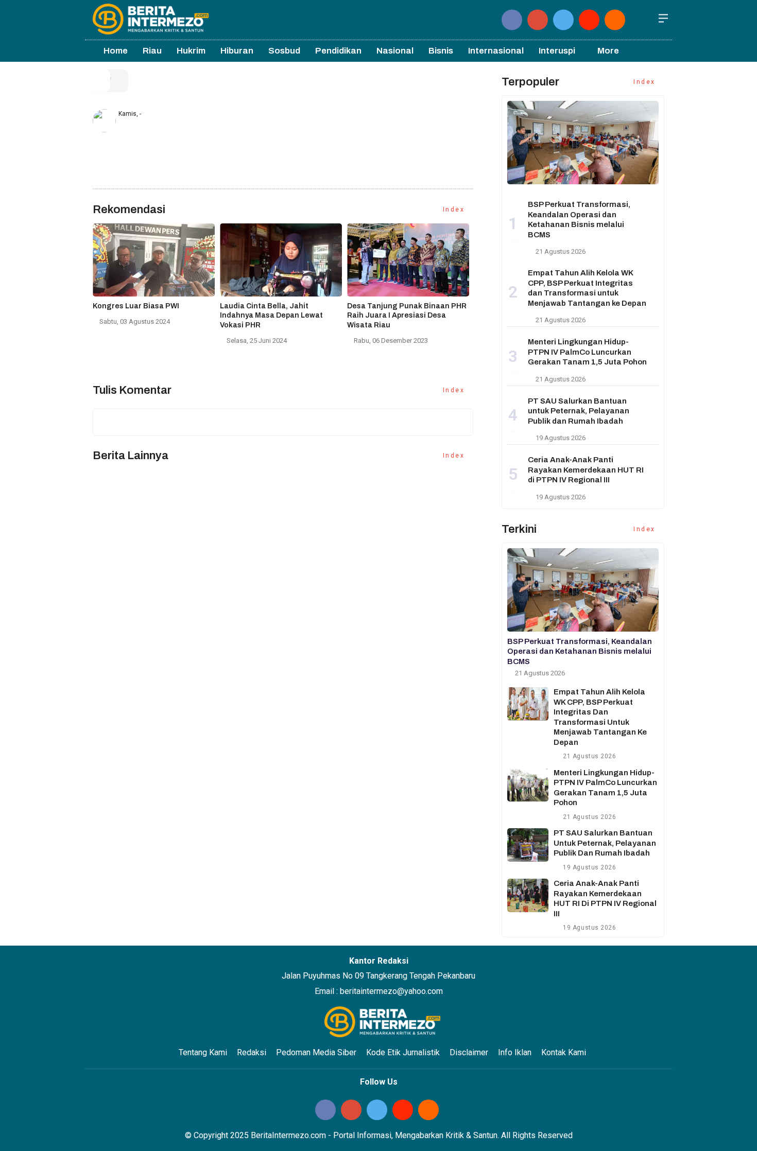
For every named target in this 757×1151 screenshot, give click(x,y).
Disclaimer (469, 1052)
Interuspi (557, 51)
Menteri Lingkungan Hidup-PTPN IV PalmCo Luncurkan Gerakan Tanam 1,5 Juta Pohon (587, 352)
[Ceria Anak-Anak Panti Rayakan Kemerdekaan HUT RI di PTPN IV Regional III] (527, 895)
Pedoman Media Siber (316, 1052)
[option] (156, 278)
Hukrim (191, 51)
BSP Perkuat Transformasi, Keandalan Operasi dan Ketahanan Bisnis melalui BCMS (579, 651)
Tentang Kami (203, 1052)
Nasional (395, 51)
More (608, 51)
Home (115, 51)
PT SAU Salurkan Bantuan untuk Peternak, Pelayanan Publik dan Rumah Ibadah (578, 411)
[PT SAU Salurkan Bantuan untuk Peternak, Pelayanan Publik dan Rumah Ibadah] (527, 845)
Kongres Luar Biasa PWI (136, 306)
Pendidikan (338, 51)
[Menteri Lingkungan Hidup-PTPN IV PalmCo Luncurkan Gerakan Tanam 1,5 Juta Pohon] (527, 784)
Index (455, 209)
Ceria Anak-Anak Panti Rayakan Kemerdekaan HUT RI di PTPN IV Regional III (586, 470)
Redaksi (251, 1052)
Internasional (496, 51)
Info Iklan (514, 1052)
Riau (152, 51)
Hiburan (236, 51)
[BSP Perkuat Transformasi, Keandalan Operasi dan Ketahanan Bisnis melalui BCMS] (583, 142)
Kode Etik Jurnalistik (403, 1052)
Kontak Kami (563, 1052)
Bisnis (440, 51)
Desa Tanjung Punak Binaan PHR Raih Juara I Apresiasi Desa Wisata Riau (407, 315)
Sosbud (284, 51)
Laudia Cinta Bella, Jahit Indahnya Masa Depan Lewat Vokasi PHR (271, 315)
